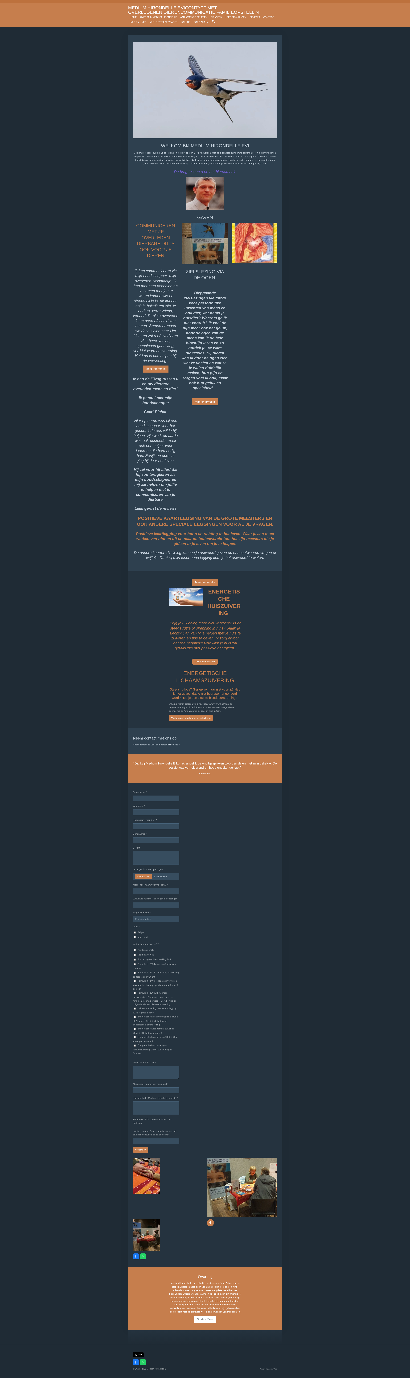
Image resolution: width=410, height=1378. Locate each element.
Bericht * (137, 847)
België (140, 932)
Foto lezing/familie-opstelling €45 (154, 959)
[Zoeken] (213, 22)
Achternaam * (140, 792)
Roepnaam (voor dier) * (145, 820)
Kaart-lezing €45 (145, 954)
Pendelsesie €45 (145, 950)
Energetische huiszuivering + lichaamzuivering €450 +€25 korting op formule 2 (152, 1049)
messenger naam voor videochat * (150, 884)
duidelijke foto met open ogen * (148, 869)
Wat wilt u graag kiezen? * (146, 944)
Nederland (142, 937)
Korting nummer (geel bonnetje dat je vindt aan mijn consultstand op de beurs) (154, 1133)
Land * (136, 926)
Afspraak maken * (142, 912)
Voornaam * (139, 806)
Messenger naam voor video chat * (150, 1084)
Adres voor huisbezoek (144, 1062)
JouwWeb (273, 1369)
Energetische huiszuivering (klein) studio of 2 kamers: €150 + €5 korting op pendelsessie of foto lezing (155, 1020)
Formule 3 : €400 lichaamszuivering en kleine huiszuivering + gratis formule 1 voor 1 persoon (155, 985)
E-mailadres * (140, 834)
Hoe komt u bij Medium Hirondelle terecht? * (155, 1098)
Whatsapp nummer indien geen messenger (155, 898)
